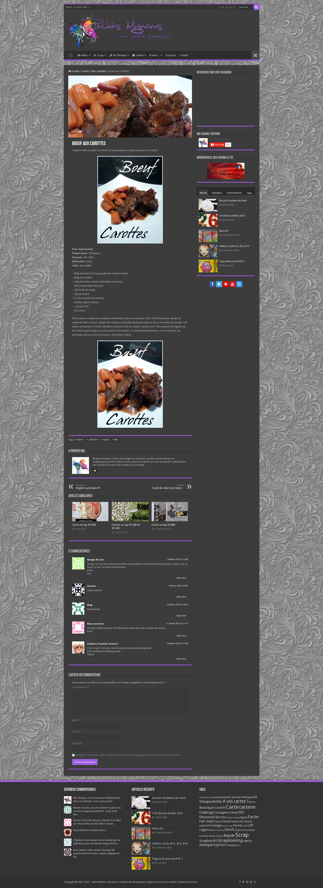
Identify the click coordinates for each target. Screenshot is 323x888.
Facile (106, 440)
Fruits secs (227, 826)
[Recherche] (256, 7)
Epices (243, 817)
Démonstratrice (212, 817)
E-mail (76, 731)
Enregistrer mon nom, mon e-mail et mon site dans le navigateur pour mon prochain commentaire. (128, 755)
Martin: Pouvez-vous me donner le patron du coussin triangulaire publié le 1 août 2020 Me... (97, 811)
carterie (247, 807)
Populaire (217, 192)
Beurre (252, 802)
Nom (75, 720)
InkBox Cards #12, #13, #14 (234, 246)
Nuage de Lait (95, 559)
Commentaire (80, 687)
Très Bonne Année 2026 (231, 215)
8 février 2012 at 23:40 (177, 559)
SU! (222, 845)
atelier (217, 801)
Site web (76, 743)
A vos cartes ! (235, 801)
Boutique (206, 807)
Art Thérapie (119, 55)
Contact (184, 55)
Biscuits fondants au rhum (233, 200)
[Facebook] (219, 7)
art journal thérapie (239, 797)
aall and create (206, 797)
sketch (247, 841)
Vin (116, 440)
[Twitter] (222, 7)
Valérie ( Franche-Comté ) (102, 643)
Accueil (71, 55)
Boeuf (80, 440)
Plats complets (98, 71)
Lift (250, 825)
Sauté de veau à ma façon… (168, 486)
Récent (203, 192)
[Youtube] (230, 7)
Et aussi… (155, 55)
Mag (89, 604)
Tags (249, 192)
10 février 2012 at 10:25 (177, 604)
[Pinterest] (226, 7)
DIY (241, 812)
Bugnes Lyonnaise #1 (88, 486)
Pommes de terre (208, 836)
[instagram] (234, 7)
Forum (226, 821)
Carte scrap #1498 (163, 524)
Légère (204, 830)
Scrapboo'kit (208, 841)
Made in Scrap (217, 830)
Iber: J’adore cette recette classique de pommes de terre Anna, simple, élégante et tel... (96, 853)
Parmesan (250, 830)
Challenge (206, 812)
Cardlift (220, 807)
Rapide (229, 835)
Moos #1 (224, 230)
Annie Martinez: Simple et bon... (90, 830)
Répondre (181, 578)
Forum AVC (237, 821)
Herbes (238, 825)
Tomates (231, 845)
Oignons (239, 830)
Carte (232, 807)
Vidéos (84, 55)
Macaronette (95, 623)
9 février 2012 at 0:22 (178, 586)
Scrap (100, 55)
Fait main (206, 821)
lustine (91, 586)
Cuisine (140, 55)
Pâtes (220, 836)
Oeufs (229, 829)
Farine (218, 821)
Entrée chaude (233, 817)
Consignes (221, 812)
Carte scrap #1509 (84, 524)
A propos (171, 55)
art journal (221, 797)
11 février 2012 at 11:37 (177, 623)
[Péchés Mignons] (119, 29)
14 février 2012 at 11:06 (177, 643)
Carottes (93, 440)
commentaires (234, 192)
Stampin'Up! (209, 845)
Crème (233, 812)
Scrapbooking (230, 840)
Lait (245, 825)
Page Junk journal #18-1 (232, 261)
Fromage (216, 825)
